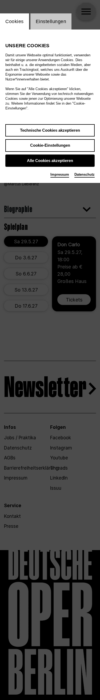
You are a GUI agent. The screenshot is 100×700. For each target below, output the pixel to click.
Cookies (14, 21)
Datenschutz (84, 174)
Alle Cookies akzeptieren (50, 160)
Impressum (59, 174)
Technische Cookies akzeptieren (50, 130)
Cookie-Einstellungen (50, 145)
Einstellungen (51, 21)
